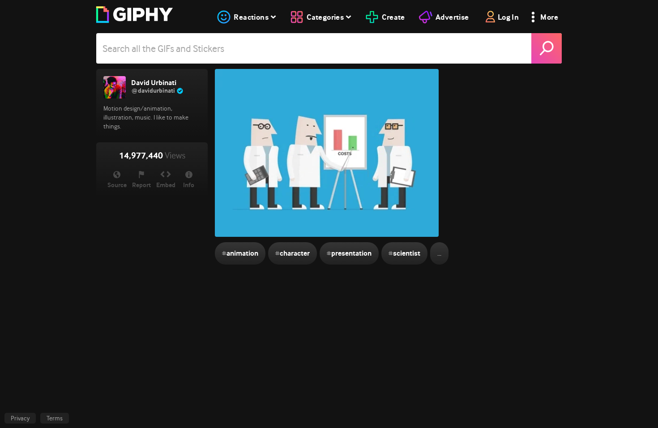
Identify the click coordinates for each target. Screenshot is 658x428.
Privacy (20, 418)
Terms (55, 418)
